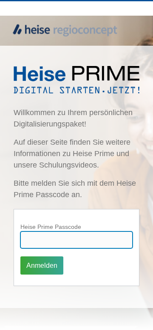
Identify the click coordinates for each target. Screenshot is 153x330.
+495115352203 (98, 8)
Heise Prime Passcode (50, 226)
